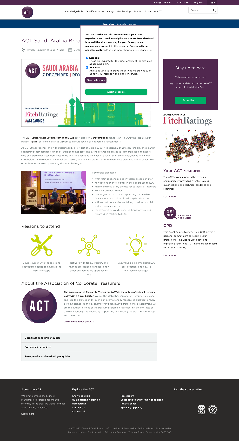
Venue (132, 24)
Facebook (202, 396)
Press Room (127, 395)
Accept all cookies (116, 92)
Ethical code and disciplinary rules (154, 428)
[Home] (27, 17)
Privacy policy (128, 403)
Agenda (121, 24)
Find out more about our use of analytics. (129, 50)
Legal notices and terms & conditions (142, 399)
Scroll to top (231, 434)
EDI (213, 409)
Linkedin (175, 396)
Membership (79, 403)
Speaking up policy (131, 407)
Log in (212, 2)
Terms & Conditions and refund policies (101, 428)
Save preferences (96, 80)
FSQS (201, 409)
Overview (108, 24)
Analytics (94, 67)
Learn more (169, 196)
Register (198, 2)
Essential (94, 57)
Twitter (189, 396)
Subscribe (188, 100)
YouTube (215, 396)
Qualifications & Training (86, 399)
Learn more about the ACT (79, 321)
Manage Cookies (163, 2)
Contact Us (183, 2)
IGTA (190, 409)
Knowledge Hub (81, 395)
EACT (178, 409)
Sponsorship (79, 411)
